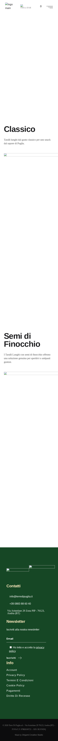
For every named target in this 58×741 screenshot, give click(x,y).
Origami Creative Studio (32, 735)
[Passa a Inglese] (26, 6)
